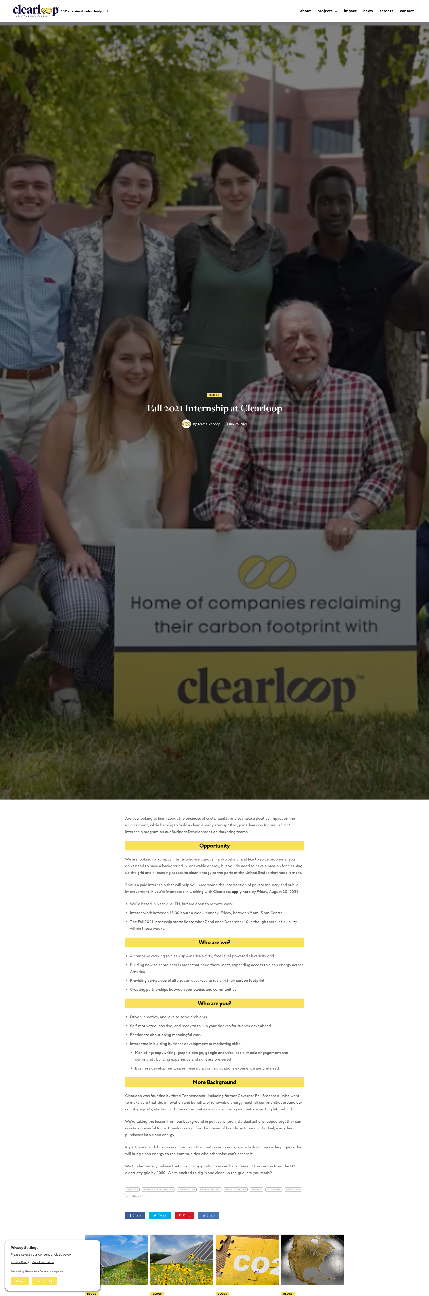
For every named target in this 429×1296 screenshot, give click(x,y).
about (305, 11)
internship (274, 1189)
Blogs (214, 395)
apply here (241, 891)
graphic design (210, 1189)
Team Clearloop (209, 423)
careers (386, 11)
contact (407, 11)
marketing (293, 1189)
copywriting (187, 1189)
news (368, 11)
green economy (235, 1189)
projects (325, 11)
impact (350, 11)
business (132, 1189)
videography (135, 1196)
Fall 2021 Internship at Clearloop (214, 408)
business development (158, 1189)
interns (256, 1189)
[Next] (353, 1288)
